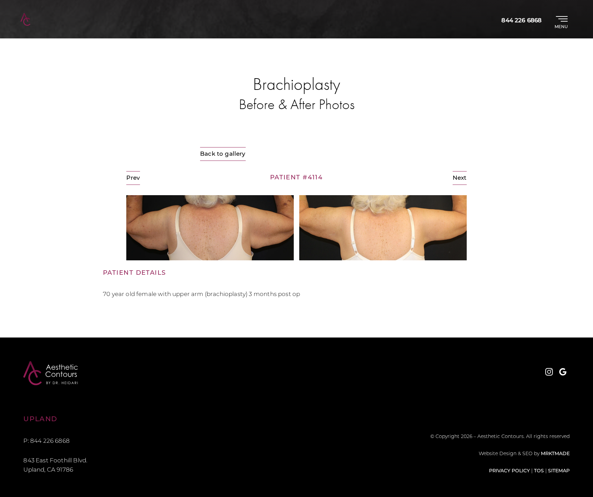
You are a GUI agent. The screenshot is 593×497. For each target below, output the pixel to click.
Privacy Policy (509, 471)
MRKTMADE (555, 454)
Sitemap (559, 471)
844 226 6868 (521, 21)
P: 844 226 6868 (46, 441)
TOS (539, 471)
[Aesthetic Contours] (159, 373)
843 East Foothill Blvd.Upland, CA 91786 (55, 465)
